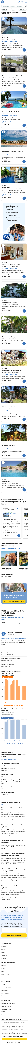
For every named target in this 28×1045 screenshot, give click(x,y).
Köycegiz (7, 880)
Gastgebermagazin (6, 1006)
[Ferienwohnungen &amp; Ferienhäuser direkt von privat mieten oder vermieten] (2, 2)
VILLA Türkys (6, 481)
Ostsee (3, 949)
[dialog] (14, 1033)
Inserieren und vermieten (8, 1003)
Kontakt (3, 996)
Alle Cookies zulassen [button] (14, 1039)
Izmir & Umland (13, 846)
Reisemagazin (5, 990)
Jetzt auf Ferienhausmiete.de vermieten (14, 601)
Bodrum (13, 814)
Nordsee (3, 946)
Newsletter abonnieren (14, 935)
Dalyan (3, 848)
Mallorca (3, 952)
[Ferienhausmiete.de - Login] (22, 2)
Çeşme (17, 814)
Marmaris (14, 880)
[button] (26, 2)
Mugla (19, 846)
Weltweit (4, 955)
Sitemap (3, 958)
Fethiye (23, 814)
